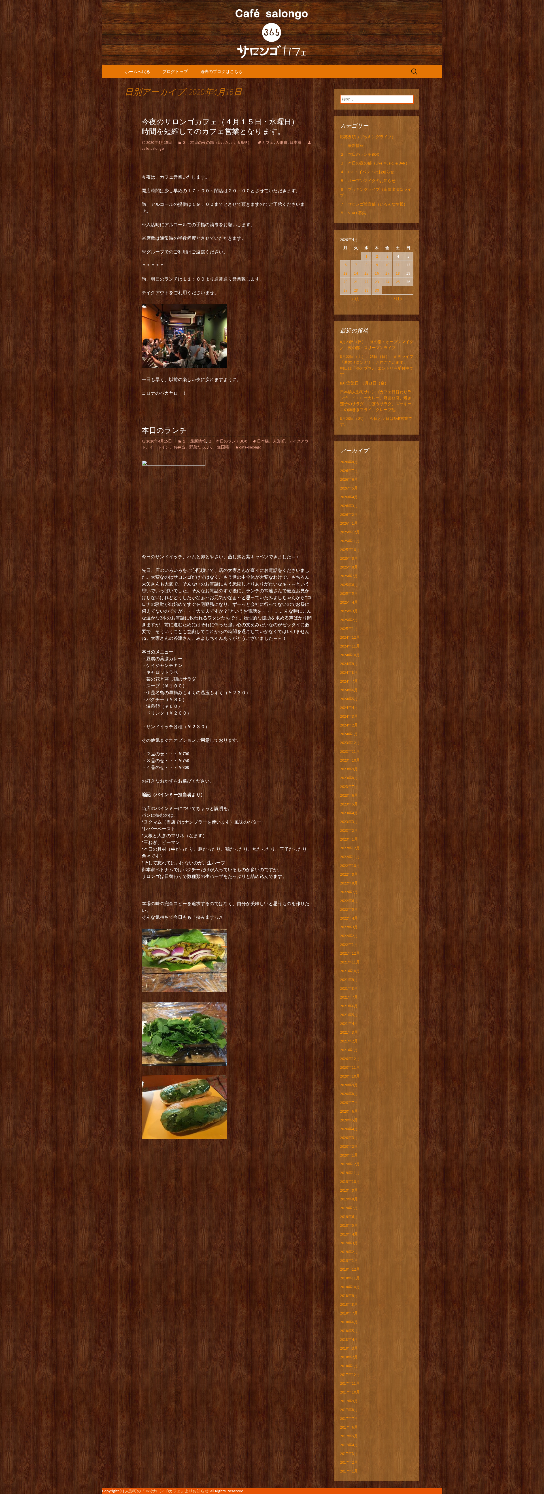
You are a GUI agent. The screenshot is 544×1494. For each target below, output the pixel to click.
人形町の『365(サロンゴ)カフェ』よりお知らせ (167, 1490)
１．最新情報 (194, 441)
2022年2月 (349, 935)
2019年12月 (350, 1163)
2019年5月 (349, 1225)
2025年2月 (349, 619)
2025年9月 (349, 558)
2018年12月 (350, 1269)
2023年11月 (350, 751)
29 (366, 290)
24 (387, 281)
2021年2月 (349, 1041)
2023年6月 (349, 795)
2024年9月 (349, 663)
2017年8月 (349, 1409)
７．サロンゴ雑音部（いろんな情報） (373, 204)
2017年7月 (349, 1418)
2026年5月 (349, 488)
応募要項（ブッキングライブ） (368, 136)
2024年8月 (349, 672)
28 (356, 290)
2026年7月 (349, 470)
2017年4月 (349, 1444)
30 (377, 290)
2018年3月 (349, 1348)
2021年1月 (349, 1049)
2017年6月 (349, 1427)
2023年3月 (349, 821)
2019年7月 (349, 1207)
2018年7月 (349, 1313)
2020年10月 (350, 1076)
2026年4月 (349, 496)
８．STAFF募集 (353, 212)
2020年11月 (350, 1067)
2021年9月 (349, 979)
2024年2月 (349, 725)
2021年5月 (349, 1014)
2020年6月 (349, 1111)
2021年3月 (349, 1032)
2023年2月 (349, 830)
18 (398, 273)
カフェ (268, 142)
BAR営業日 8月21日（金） (364, 383)
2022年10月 (350, 865)
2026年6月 (349, 479)
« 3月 (356, 298)
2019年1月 (349, 1260)
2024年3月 (349, 716)
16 (377, 273)
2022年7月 (349, 891)
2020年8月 (349, 1093)
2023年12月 (350, 742)
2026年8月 (349, 461)
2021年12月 (350, 953)
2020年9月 (349, 1084)
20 (345, 281)
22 (366, 281)
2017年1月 (349, 1471)
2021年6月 (349, 1005)
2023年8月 (349, 777)
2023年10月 (350, 760)
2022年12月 (350, 847)
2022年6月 (349, 900)
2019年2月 (349, 1251)
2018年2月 (349, 1357)
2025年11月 (350, 540)
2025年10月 (350, 549)
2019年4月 (349, 1234)
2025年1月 (349, 628)
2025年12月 (350, 532)
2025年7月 (349, 575)
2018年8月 (349, 1304)
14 (356, 273)
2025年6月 (349, 584)
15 (366, 273)
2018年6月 (349, 1321)
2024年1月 (349, 733)
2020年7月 (349, 1102)
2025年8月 (349, 567)
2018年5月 (349, 1330)
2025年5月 (349, 593)
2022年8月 (349, 883)
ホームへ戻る (137, 71)
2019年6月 (349, 1216)
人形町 (282, 142)
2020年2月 (349, 1146)
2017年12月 (350, 1374)
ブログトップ (175, 71)
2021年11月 (350, 962)
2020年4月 (349, 1128)
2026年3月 (349, 505)
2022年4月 (349, 918)
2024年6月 (349, 690)
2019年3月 (349, 1242)
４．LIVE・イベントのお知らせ (367, 171)
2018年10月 (350, 1286)
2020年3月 (349, 1137)
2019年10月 (350, 1181)
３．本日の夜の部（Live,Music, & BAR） (217, 142)
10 (387, 264)
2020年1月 (349, 1155)
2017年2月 (349, 1462)
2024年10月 (350, 654)
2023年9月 (349, 768)
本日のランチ (164, 430)
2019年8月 (349, 1199)
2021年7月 (349, 997)
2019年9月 (349, 1190)
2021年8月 (349, 988)
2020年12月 (350, 1058)
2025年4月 (349, 602)
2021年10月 (350, 970)
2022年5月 (349, 909)
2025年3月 (349, 611)
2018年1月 (349, 1365)
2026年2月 (349, 514)
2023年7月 (349, 786)
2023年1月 (349, 839)
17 (387, 273)
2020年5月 (349, 1120)
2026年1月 (349, 523)
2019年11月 (350, 1172)
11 (398, 264)
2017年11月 (350, 1383)
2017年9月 (349, 1400)
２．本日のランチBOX (227, 441)
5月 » (398, 298)
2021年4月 (349, 1023)
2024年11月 (350, 646)
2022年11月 (350, 856)
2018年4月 (349, 1339)
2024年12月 (350, 637)
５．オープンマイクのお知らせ (368, 180)
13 (345, 273)
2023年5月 (349, 804)
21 (356, 281)
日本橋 (295, 142)
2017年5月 (349, 1436)
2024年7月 (349, 681)
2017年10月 (350, 1392)
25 (398, 281)
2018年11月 (350, 1278)
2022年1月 (349, 944)
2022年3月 (349, 926)
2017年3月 (349, 1453)
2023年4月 (349, 812)
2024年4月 (349, 707)
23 (377, 281)
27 (345, 290)
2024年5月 (349, 698)
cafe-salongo (250, 447)
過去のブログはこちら (221, 71)
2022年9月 (349, 874)
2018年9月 (349, 1295)
